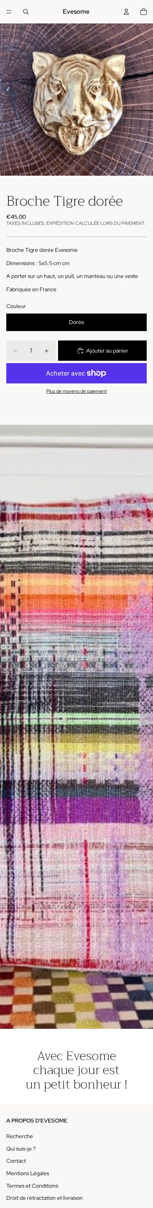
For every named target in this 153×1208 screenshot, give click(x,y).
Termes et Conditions (32, 1185)
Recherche (19, 1136)
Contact (16, 1160)
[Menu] (9, 12)
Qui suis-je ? (21, 1148)
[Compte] (126, 11)
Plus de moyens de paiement (76, 391)
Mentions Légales (27, 1173)
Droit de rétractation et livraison (44, 1197)
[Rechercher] (26, 11)
